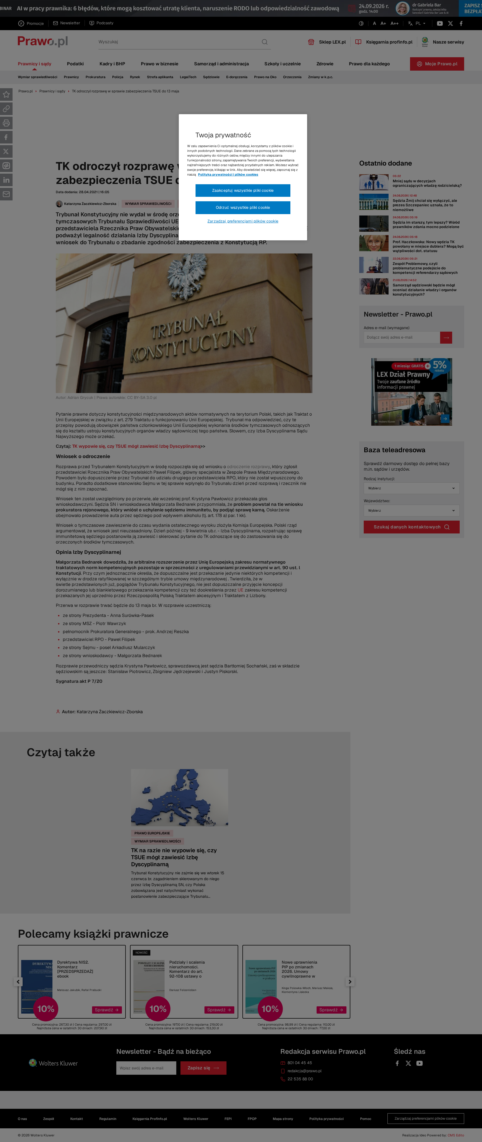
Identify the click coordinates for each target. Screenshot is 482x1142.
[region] (243, 177)
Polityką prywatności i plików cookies (228, 174)
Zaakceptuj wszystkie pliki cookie (243, 190)
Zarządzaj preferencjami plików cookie (243, 221)
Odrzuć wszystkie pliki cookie (243, 207)
